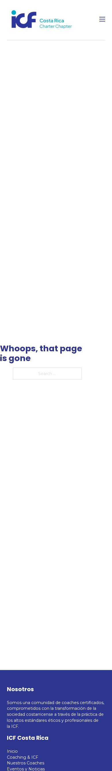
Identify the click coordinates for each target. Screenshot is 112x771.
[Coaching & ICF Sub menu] (42, 757)
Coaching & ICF (22, 757)
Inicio (12, 751)
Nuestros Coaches (25, 763)
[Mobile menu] (102, 19)
